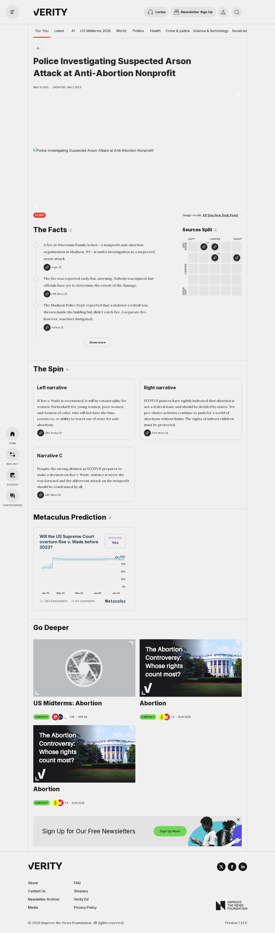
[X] (221, 867)
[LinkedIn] (242, 867)
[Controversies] (12, 496)
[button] (204, 247)
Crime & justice (177, 31)
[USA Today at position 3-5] (215, 247)
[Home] (12, 434)
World (121, 31)
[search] (237, 12)
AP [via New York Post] (220, 215)
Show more (97, 342)
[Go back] (38, 48)
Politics (138, 31)
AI (73, 31)
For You (42, 31)
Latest (59, 31)
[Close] (238, 819)
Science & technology (210, 31)
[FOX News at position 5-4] (237, 258)
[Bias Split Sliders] (12, 454)
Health (155, 31)
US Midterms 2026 (95, 31)
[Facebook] (232, 867)
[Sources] (12, 475)
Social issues (242, 31)
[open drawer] (12, 12)
